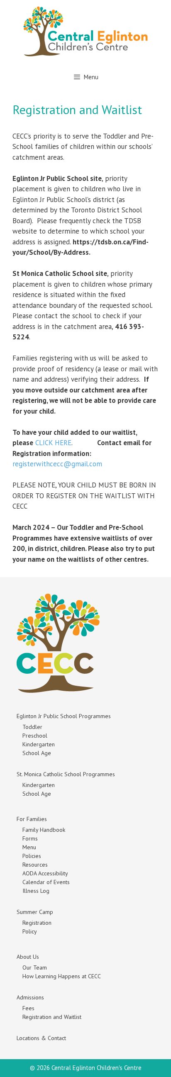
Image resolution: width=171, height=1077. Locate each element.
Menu (29, 847)
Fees (28, 1008)
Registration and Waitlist (51, 1017)
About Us (28, 956)
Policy (29, 931)
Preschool (34, 735)
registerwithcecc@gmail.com (57, 463)
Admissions (30, 997)
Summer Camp (35, 912)
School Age (36, 753)
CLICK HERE (53, 442)
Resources (35, 864)
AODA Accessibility (45, 873)
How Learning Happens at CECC (61, 976)
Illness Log (35, 890)
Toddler (32, 727)
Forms (30, 838)
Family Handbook (43, 829)
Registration (36, 922)
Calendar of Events (46, 882)
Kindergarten (38, 744)
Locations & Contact (41, 1038)
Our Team (34, 967)
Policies (31, 856)
